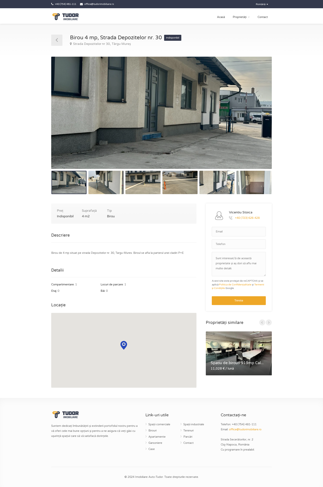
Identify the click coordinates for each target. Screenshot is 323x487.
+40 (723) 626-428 (247, 217)
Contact (263, 17)
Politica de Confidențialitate (235, 284)
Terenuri (188, 430)
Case (151, 449)
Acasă (221, 17)
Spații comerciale (159, 424)
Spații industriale (193, 424)
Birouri (152, 430)
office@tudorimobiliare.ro (245, 429)
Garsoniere (155, 443)
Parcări (187, 436)
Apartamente (157, 436)
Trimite (238, 300)
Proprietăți (240, 17)
